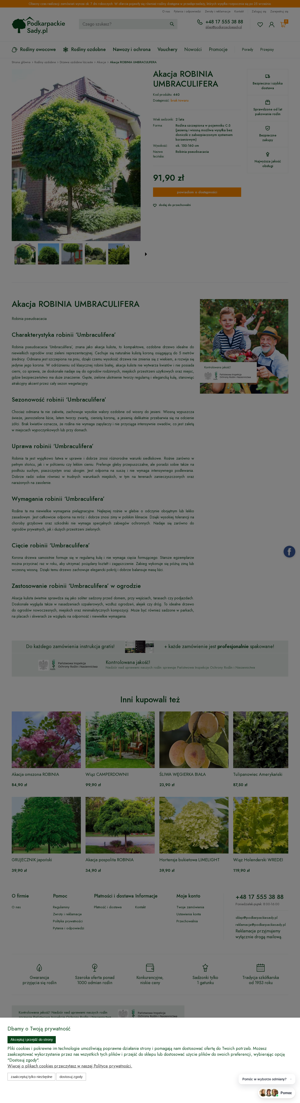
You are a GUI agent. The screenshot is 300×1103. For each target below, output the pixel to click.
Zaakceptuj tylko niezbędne (31, 1077)
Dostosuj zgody (71, 1077)
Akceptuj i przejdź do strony (32, 1039)
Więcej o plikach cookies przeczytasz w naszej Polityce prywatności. (70, 1066)
